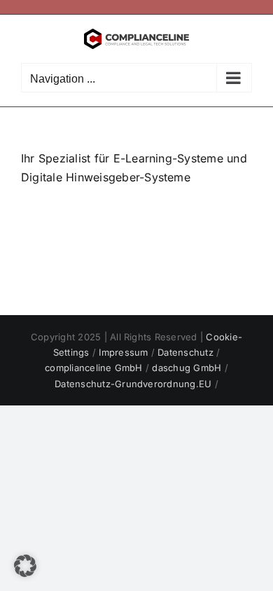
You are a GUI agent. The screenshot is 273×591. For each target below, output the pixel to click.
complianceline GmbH (95, 367)
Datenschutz (187, 352)
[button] (25, 566)
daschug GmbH (188, 367)
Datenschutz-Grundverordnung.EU (134, 383)
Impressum (124, 352)
